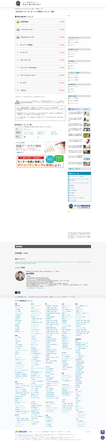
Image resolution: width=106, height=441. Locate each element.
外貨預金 (17, 352)
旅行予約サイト (35, 403)
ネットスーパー (35, 324)
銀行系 (17, 359)
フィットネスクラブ (50, 404)
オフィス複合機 (35, 392)
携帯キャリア (79, 311)
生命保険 (17, 324)
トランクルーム (35, 331)
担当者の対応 (40, 133)
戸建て (24, 385)
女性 (38, 136)
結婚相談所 (64, 390)
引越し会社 (33, 339)
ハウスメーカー (20, 424)
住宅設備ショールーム (20, 402)
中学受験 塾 (48, 337)
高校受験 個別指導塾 (51, 327)
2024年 (21, 262)
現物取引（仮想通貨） (21, 374)
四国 (77, 324)
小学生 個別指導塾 (50, 351)
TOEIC (48, 381)
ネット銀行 (17, 348)
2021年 (35, 262)
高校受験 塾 (48, 318)
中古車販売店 (34, 351)
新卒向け (65, 369)
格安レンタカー (35, 344)
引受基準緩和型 (80, 363)
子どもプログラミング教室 (52, 398)
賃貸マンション (19, 400)
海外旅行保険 (18, 320)
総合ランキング (27, 129)
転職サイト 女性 (66, 315)
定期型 (82, 361)
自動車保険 (17, 305)
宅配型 (33, 337)
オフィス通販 (34, 390)
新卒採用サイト (65, 338)
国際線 (38, 412)
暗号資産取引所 (19, 372)
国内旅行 (34, 405)
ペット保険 (17, 322)
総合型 (33, 379)
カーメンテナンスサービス (37, 368)
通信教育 (48, 355)
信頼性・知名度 (54, 133)
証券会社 (18, 341)
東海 (21, 393)
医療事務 (51, 378)
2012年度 (28, 263)
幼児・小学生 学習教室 (51, 361)
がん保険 (17, 327)
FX (15, 355)
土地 (28, 385)
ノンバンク (23, 359)
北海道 (48, 320)
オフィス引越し (35, 388)
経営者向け (65, 363)
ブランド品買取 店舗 (36, 386)
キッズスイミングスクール (52, 409)
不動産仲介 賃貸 (19, 396)
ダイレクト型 (19, 307)
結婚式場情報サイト (67, 394)
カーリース (33, 346)
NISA (16, 339)
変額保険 (77, 385)
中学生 (52, 357)
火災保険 (17, 318)
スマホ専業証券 (19, 344)
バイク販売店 (34, 359)
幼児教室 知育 (49, 362)
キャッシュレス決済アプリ (21, 370)
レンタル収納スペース (37, 333)
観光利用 (34, 424)
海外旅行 (39, 405)
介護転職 (64, 322)
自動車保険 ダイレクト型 (81, 343)
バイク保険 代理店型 (80, 348)
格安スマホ (79, 309)
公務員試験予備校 (50, 394)
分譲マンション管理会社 (21, 391)
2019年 (44, 262)
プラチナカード (81, 417)
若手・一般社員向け (68, 367)
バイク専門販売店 (36, 361)
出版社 (33, 383)
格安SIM (78, 307)
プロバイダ (78, 318)
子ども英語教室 (49, 368)
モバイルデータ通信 (80, 316)
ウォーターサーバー (36, 305)
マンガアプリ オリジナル (37, 385)
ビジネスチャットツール (68, 358)
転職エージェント (66, 318)
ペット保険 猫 (78, 357)
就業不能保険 (78, 374)
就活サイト (64, 307)
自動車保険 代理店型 (80, 344)
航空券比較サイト (35, 407)
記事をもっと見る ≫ (74, 169)
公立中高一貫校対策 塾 (51, 344)
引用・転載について (61, 431)
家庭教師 (48, 359)
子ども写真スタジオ (36, 373)
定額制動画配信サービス (37, 372)
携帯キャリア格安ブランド (82, 313)
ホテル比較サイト (35, 409)
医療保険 (17, 326)
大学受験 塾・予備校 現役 (52, 305)
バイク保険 (17, 311)
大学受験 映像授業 (50, 316)
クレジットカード (19, 361)
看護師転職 (64, 320)
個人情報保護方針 (45, 431)
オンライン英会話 (50, 374)
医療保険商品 (78, 359)
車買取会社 (33, 348)
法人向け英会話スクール (52, 396)
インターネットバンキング (21, 350)
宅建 (48, 379)
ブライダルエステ (66, 375)
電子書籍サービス (35, 375)
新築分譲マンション (20, 409)
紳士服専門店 (49, 420)
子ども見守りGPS (35, 397)
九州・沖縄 (49, 326)
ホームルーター (79, 315)
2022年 (30, 262)
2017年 (53, 262)
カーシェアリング (35, 340)
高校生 (48, 357)
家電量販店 (48, 417)
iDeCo (76, 398)
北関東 (22, 418)
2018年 (48, 262)
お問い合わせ (53, 431)
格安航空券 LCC (35, 411)
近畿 (25, 393)
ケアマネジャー (56, 383)
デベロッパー (19, 426)
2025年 (17, 262)
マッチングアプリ (66, 395)
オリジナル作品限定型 (37, 381)
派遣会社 (64, 327)
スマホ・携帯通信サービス (81, 305)
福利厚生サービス (35, 394)
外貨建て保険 (78, 378)
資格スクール (49, 387)
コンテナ (34, 335)
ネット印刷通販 (65, 356)
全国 (70, 409)
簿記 (51, 379)
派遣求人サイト (65, 331)
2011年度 (34, 263)
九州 (28, 393)
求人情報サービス (66, 333)
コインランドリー (35, 315)
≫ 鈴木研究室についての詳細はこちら (35, 288)
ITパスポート (54, 385)
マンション (18, 385)
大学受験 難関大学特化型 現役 (53, 313)
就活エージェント (66, 305)
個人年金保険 (78, 383)
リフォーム (17, 404)
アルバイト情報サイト (67, 311)
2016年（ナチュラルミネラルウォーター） (65, 262)
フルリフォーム (20, 405)
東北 (18, 418)
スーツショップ (49, 422)
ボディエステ (65, 378)
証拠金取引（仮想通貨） (22, 376)
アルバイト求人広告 (67, 348)
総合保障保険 (78, 381)
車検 (32, 366)
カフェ (32, 370)
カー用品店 (48, 424)
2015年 (88, 262)
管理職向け (65, 365)
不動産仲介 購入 (19, 387)
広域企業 (78, 326)
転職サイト (64, 313)
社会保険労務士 (55, 381)
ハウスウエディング (67, 386)
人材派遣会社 (65, 347)
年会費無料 (18, 363)
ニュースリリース (36, 431)
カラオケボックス (66, 410)
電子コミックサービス (36, 377)
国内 (33, 418)
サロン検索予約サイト (67, 380)
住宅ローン (17, 354)
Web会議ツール (66, 360)
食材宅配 (33, 316)
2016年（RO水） (81, 262)
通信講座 (48, 376)
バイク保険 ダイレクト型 (81, 346)
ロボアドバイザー (19, 378)
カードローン (18, 357)
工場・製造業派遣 (66, 329)
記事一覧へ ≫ (87, 109)
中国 (88, 322)
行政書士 (49, 383)
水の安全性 (53, 131)
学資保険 (17, 329)
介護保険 (77, 379)
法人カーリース (65, 354)
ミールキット (34, 320)
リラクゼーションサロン (52, 407)
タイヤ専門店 (49, 426)
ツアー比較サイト (35, 414)
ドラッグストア (49, 419)
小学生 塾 (48, 348)
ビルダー (18, 416)
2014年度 (17, 263)
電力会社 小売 (34, 396)
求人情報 (68, 431)
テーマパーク (65, 412)
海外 (36, 418)
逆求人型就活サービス (67, 309)
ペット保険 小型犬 (79, 355)
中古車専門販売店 (36, 353)
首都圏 (17, 393)
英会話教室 (48, 372)
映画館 (63, 401)
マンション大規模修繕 (20, 394)
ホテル (32, 420)
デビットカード (19, 368)
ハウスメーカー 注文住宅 (20, 413)
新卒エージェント (66, 341)
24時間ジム (48, 405)
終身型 (78, 361)
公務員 (48, 385)
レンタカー (33, 342)
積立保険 (77, 387)
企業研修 (64, 362)
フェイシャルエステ (67, 377)
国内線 (33, 412)
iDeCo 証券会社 (19, 346)
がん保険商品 (78, 370)
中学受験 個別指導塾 (51, 340)
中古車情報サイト (35, 350)
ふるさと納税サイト (36, 329)
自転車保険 (17, 316)
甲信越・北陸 (54, 322)
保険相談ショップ (19, 331)
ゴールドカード (20, 366)
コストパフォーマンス (28, 131)
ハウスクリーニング (36, 313)
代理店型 (18, 309)
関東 (72, 403)
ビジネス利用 (35, 422)
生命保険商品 (78, 365)
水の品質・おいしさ (41, 131)
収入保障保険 (79, 368)
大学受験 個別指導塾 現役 (52, 309)
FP (47, 378)
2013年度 (23, 263)
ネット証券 (17, 337)
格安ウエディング (66, 388)
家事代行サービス (35, 311)
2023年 (26, 262)
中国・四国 (26, 420)
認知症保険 (78, 376)
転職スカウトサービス (67, 316)
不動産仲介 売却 (19, 383)
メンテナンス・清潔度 (28, 133)
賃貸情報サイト (19, 398)
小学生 (57, 357)
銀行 (17, 343)
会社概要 (30, 431)
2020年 (39, 262)
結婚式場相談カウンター (68, 392)
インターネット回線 (80, 327)
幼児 (48, 370)
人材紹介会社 (65, 344)
